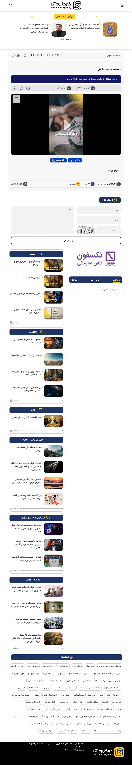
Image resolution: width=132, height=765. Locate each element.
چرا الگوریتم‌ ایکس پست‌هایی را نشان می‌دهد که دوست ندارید (26, 497)
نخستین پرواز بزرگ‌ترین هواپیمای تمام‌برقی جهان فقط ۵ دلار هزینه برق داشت (26, 482)
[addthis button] (69, 88)
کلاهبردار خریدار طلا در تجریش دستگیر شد (25, 295)
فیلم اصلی (70, 169)
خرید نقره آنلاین (57, 680)
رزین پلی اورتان (17, 666)
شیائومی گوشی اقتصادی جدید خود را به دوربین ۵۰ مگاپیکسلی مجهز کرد (26, 589)
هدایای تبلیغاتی (92, 702)
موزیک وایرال (18, 673)
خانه (116, 55)
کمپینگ (105, 702)
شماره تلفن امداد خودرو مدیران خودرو (73, 673)
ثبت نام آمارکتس (34, 709)
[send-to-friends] (25, 55)
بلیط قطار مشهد (78, 723)
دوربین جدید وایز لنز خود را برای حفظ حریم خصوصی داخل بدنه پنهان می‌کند (26, 605)
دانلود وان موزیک (46, 730)
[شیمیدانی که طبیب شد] (53, 281)
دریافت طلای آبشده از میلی (110, 695)
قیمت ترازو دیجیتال (113, 687)
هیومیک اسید (33, 666)
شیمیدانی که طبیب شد (32, 277)
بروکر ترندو (46, 687)
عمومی (109, 55)
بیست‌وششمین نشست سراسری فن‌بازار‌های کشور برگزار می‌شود (28, 621)
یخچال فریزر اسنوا (64, 716)
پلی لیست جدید (60, 687)
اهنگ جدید (85, 730)
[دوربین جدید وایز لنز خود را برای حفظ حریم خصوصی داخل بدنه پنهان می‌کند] (53, 607)
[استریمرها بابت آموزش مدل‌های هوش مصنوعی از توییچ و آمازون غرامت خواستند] (53, 529)
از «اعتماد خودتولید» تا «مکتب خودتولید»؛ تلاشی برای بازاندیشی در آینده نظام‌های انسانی (33, 28)
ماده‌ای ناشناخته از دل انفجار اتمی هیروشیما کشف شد (27, 341)
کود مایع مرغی (73, 680)
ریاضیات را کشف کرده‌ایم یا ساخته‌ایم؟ (26, 355)
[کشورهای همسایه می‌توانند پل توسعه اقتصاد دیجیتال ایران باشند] (53, 561)
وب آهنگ (90, 666)
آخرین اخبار (95, 280)
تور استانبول (63, 702)
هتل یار (36, 695)
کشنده (73, 687)
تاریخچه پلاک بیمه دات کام (25, 716)
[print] (12, 55)
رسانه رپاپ (87, 680)
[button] (70, 39)
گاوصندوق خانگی (47, 716)
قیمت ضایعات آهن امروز (37, 680)
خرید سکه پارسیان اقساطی (84, 695)
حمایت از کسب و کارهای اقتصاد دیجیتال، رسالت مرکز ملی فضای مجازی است (28, 544)
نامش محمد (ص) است (108, 289)
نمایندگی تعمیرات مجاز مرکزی (109, 666)
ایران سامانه (69, 749)
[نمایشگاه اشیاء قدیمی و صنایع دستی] (53, 421)
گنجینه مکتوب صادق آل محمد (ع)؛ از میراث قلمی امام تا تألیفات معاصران (84, 26)
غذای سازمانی (49, 702)
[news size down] (28, 88)
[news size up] (15, 88)
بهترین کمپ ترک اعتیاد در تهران (55, 666)
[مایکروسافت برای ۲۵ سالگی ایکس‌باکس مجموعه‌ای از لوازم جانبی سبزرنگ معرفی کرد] (53, 638)
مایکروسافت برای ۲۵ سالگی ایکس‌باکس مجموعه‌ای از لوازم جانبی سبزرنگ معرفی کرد (26, 638)
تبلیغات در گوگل (72, 709)
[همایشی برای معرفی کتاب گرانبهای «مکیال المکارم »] (53, 313)
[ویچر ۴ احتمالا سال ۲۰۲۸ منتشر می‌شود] (53, 451)
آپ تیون (21, 687)
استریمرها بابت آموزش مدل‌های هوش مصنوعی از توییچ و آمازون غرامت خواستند (26, 528)
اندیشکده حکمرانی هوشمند (90, 687)
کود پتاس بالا (100, 680)
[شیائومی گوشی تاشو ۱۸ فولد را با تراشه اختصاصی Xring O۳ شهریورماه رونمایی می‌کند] (53, 467)
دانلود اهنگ (33, 687)
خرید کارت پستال (33, 702)
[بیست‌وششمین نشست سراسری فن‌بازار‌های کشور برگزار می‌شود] (53, 623)
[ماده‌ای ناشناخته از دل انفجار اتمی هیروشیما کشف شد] (53, 343)
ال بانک (47, 723)
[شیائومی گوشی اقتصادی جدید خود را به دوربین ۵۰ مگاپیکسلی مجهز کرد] (53, 591)
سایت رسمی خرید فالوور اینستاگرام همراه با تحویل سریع (98, 716)
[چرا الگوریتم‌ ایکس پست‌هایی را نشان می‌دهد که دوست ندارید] (53, 499)
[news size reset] (21, 88)
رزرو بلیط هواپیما (61, 723)
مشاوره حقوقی (88, 709)
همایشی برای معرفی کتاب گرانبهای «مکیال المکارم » (27, 311)
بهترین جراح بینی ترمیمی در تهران (107, 730)
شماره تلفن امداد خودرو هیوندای (41, 673)
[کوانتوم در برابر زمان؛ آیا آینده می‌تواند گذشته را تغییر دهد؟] (53, 375)
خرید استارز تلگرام (49, 695)
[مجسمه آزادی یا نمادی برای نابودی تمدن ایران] (53, 265)
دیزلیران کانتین (115, 680)
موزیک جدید (77, 666)
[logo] (66, 5)
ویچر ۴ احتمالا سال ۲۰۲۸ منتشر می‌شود (28, 449)
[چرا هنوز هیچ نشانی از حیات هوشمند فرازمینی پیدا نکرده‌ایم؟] (53, 391)
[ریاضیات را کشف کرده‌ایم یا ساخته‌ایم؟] (53, 359)
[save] (18, 55)
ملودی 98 (117, 723)
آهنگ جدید (65, 695)
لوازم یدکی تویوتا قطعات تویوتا (109, 709)
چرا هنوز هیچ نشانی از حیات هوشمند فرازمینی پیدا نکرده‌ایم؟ (26, 389)
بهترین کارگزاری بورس (53, 709)
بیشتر (15, 322)
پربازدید (116, 280)
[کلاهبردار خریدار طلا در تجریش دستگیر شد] (53, 297)
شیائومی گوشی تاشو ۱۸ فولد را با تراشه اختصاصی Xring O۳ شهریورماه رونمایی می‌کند (26, 466)
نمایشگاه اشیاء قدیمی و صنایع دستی (26, 417)
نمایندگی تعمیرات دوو (20, 695)
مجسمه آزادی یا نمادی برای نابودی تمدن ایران (27, 263)
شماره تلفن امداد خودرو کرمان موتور (106, 673)
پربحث (75, 280)
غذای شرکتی (77, 702)
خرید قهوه (73, 730)
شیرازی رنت (116, 702)
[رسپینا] (96, 258)
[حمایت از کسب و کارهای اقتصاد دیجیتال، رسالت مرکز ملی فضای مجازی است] (53, 545)
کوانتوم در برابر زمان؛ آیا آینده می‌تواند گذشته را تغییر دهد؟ (26, 373)
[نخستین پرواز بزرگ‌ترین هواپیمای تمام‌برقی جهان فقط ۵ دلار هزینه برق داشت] (53, 483)
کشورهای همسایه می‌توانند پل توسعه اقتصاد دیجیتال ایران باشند (26, 559)
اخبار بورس (61, 730)
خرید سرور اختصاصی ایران (99, 723)
